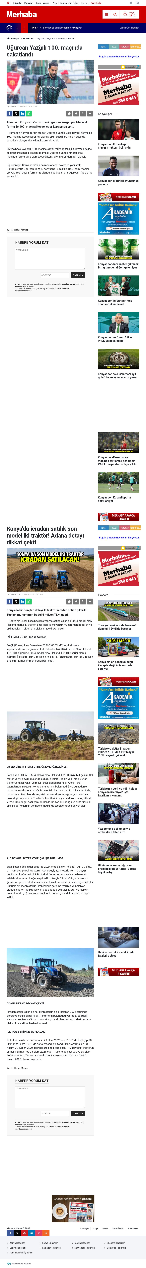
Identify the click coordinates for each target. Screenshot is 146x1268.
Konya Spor (28, 38)
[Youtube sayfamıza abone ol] (24, 1233)
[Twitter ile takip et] (17, 1233)
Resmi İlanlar (96, 3)
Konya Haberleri (17, 1243)
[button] (76, 113)
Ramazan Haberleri (51, 1247)
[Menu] (106, 14)
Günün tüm (129, 27)
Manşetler (28, 3)
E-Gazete (17, 3)
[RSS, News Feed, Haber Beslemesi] (45, 1233)
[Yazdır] (69, 113)
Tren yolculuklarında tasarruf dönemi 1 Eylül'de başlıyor (70, 27)
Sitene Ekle (133, 1228)
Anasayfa (14, 38)
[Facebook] (9, 113)
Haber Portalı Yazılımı (21, 1264)
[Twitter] (16, 113)
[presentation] (17, 28)
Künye (95, 1228)
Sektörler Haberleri (116, 1247)
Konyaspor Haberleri (84, 1247)
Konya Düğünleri (50, 1243)
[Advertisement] (50, 203)
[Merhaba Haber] (22, 14)
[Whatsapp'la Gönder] (29, 113)
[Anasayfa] (8, 3)
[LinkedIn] (22, 113)
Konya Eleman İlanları (69, 3)
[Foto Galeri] (137, 2)
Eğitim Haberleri (18, 1247)
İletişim (105, 1228)
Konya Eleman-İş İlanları (21, 1252)
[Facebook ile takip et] (10, 1233)
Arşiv (55, 3)
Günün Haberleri (42, 3)
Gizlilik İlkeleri (118, 1228)
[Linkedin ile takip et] (31, 1233)
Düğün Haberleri (82, 1243)
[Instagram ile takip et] (38, 1233)
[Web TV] (130, 2)
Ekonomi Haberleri (116, 1243)
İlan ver (84, 3)
